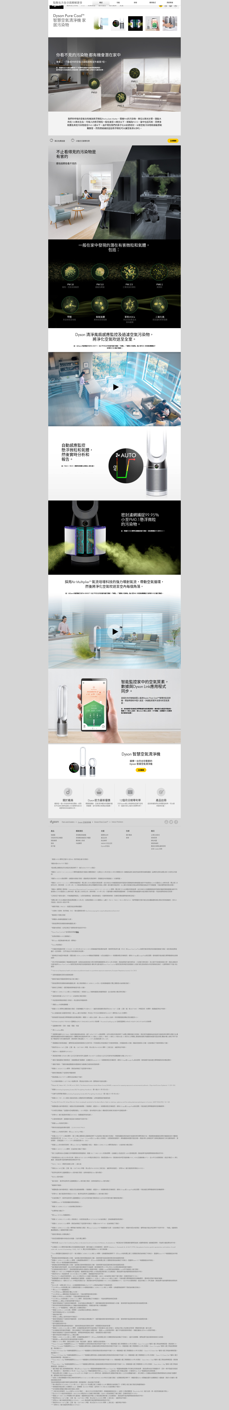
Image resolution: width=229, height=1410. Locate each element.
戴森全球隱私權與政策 (158, 846)
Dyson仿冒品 (105, 846)
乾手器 (53, 846)
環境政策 (154, 838)
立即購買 (173, 141)
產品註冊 (104, 838)
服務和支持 (104, 835)
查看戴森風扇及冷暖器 (83, 838)
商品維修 (104, 840)
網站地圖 (154, 840)
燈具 (52, 843)
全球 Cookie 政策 (156, 849)
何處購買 (79, 843)
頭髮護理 (54, 840)
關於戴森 (129, 835)
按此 (77, 932)
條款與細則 (154, 843)
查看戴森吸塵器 (81, 835)
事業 (127, 838)
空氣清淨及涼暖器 (57, 838)
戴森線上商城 (80, 840)
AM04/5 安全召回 (106, 843)
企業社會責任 (155, 835)
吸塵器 (53, 835)
